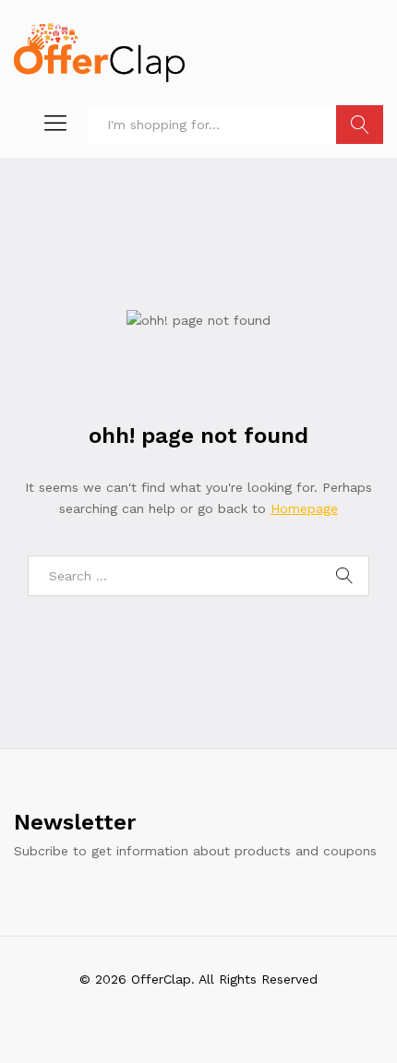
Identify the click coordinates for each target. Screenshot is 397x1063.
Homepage (304, 508)
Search (359, 124)
